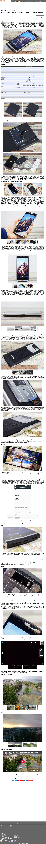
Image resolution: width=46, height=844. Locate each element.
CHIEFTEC (16, 835)
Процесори (12, 826)
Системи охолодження (15, 830)
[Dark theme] (18, 1)
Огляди (35, 1)
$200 (27, 61)
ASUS (15, 834)
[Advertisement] (22, 5)
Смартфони (4, 10)
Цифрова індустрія (14, 825)
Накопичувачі (25, 825)
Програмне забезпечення (6, 838)
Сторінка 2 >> (22, 776)
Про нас (3, 825)
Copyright (3, 828)
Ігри (2, 839)
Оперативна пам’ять (14, 827)
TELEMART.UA (17, 837)
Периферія (3, 836)
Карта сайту (4, 830)
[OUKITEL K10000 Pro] (22, 54)
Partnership (3, 827)
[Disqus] (22, 796)
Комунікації (3, 835)
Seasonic (16, 836)
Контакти (3, 826)
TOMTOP (24, 56)
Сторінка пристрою (29, 98)
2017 (8, 10)
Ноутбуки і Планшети (6, 833)
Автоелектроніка (5, 837)
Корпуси (24, 826)
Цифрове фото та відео (27, 829)
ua (12, 1)
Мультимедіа (25, 828)
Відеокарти (12, 829)
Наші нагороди (4, 829)
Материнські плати (14, 828)
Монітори (24, 830)
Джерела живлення (26, 827)
